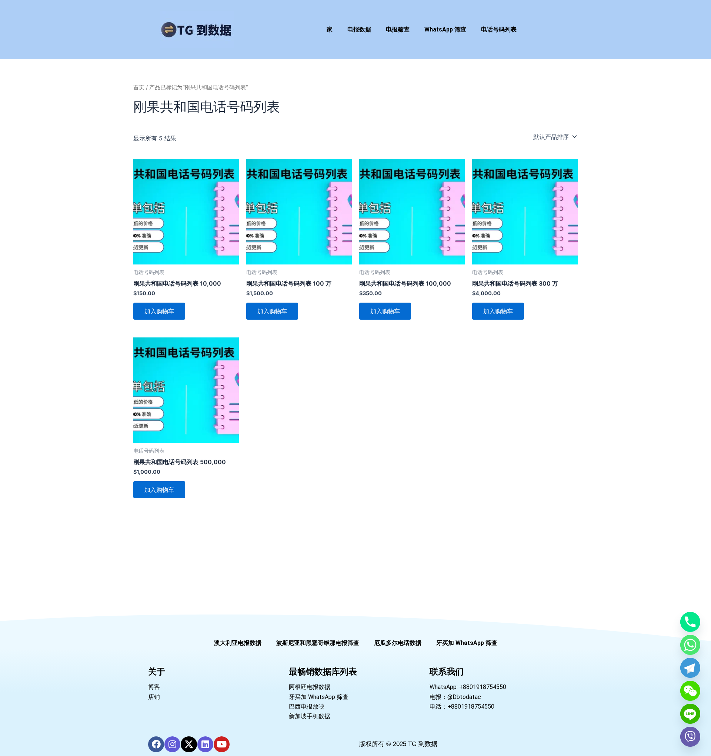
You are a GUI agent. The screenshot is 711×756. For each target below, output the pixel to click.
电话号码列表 (499, 29)
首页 (138, 87)
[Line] (690, 714)
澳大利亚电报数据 (237, 642)
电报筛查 (398, 29)
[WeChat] (690, 691)
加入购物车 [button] (159, 311)
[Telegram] (690, 668)
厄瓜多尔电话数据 (397, 642)
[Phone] (690, 622)
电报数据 (359, 29)
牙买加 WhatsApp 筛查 (466, 642)
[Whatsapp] (690, 645)
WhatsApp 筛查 (445, 29)
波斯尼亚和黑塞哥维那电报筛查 (317, 642)
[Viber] (690, 737)
